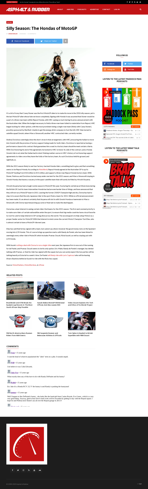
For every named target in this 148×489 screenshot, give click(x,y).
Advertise (94, 9)
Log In (117, 9)
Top (140, 484)
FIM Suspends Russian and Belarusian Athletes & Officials (49, 334)
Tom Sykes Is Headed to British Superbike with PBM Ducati (80, 334)
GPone (41, 265)
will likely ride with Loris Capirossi (61, 255)
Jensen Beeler (12, 33)
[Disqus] (50, 378)
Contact (106, 9)
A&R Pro (70, 9)
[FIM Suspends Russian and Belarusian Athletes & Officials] (51, 321)
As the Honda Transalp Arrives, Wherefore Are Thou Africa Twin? (40, 2)
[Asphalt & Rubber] (28, 9)
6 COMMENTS (32, 33)
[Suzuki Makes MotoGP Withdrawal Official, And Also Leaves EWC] (51, 290)
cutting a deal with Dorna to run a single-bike (33, 245)
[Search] (140, 9)
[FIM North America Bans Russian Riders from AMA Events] (20, 321)
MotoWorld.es (30, 265)
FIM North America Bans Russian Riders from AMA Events (19, 334)
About (60, 9)
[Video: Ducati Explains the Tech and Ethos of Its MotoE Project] (81, 290)
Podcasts (82, 9)
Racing (9, 22)
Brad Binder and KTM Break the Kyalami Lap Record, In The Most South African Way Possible (19, 305)
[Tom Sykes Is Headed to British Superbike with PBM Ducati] (81, 321)
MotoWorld (43, 169)
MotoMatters (18, 265)
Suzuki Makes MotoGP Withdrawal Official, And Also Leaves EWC (51, 304)
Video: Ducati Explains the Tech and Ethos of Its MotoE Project (80, 304)
